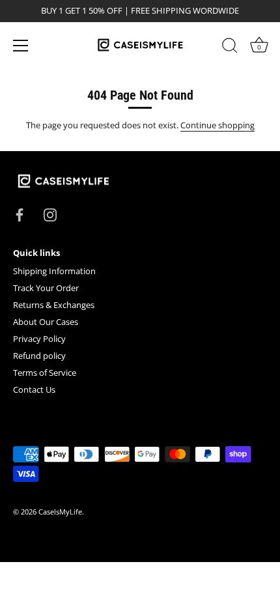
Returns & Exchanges (53, 305)
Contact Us (34, 389)
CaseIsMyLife (60, 511)
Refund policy (39, 355)
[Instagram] (50, 214)
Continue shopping (217, 125)
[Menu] (21, 45)
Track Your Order (46, 288)
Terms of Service (44, 372)
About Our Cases (45, 322)
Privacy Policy (39, 339)
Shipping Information (54, 271)
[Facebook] (19, 214)
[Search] (230, 47)
